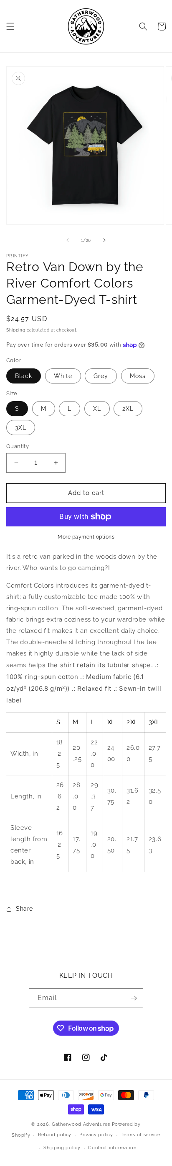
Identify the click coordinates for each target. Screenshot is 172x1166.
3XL (20, 427)
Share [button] (24, 908)
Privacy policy (96, 1134)
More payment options (86, 537)
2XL (128, 408)
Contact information (112, 1147)
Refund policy (54, 1134)
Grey (101, 376)
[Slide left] (67, 240)
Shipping (15, 330)
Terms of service (140, 1134)
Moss (138, 376)
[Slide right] (104, 240)
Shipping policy (62, 1147)
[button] (10, 26)
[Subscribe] (133, 998)
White (63, 376)
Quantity (17, 446)
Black (23, 376)
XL (97, 408)
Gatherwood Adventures (81, 1124)
